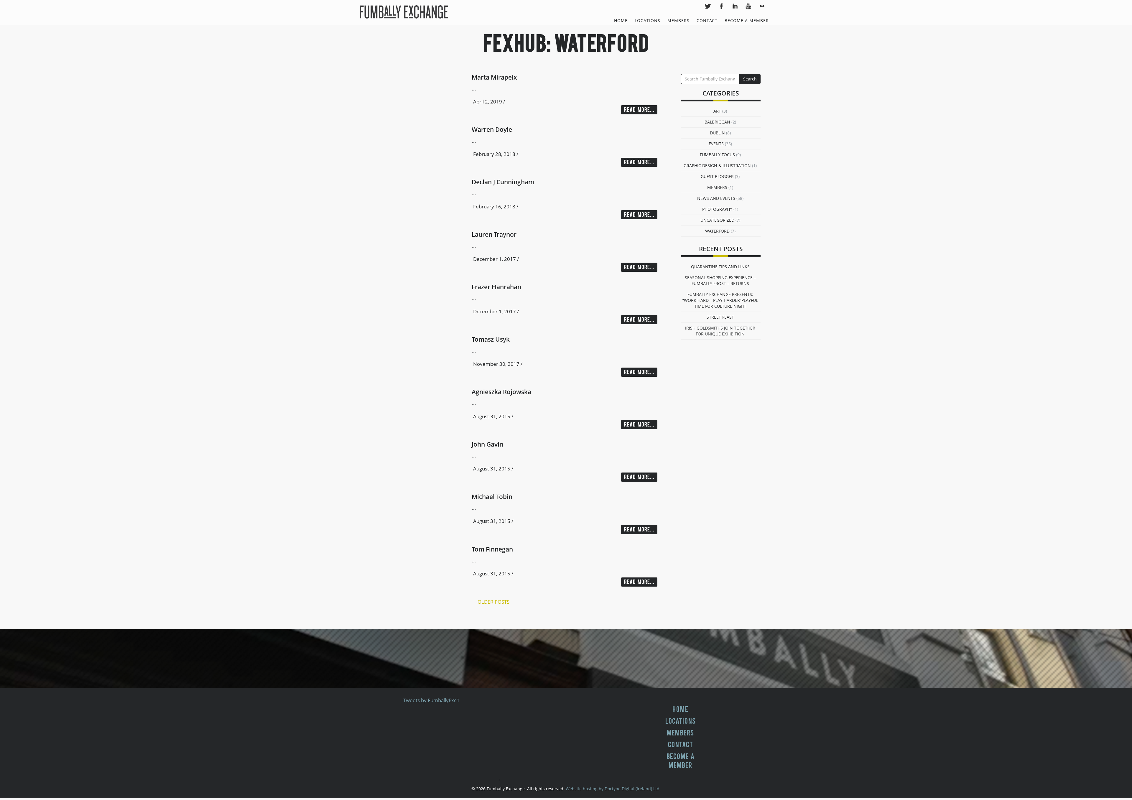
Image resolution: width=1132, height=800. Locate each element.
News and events (716, 198)
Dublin (717, 133)
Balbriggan (717, 122)
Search (750, 79)
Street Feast (720, 317)
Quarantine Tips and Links (720, 266)
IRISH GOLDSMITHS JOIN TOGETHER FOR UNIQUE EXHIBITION (720, 331)
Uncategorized (717, 220)
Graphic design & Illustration (717, 165)
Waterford (717, 231)
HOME (621, 20)
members (717, 187)
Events (716, 143)
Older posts (493, 601)
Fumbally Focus (717, 154)
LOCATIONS (647, 20)
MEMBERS (678, 20)
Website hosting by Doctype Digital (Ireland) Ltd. (613, 788)
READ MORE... (639, 110)
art (717, 111)
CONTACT (707, 20)
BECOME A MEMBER (747, 20)
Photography (717, 209)
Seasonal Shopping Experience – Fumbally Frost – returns (720, 280)
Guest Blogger (717, 176)
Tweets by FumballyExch (431, 700)
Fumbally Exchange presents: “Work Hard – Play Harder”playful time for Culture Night (720, 300)
